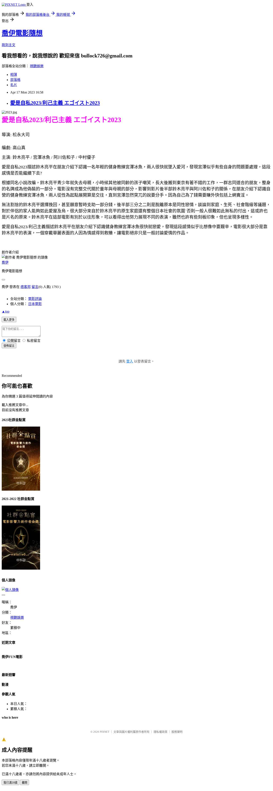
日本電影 (35, 304)
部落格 (15, 80)
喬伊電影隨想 (22, 33)
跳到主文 (8, 45)
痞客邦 (25, 287)
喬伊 (5, 262)
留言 (35, 287)
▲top (5, 311)
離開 (24, 782)
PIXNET (104, 731)
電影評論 (35, 299)
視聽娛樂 (37, 66)
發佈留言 (9, 345)
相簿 (13, 74)
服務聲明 (177, 731)
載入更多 (9, 319)
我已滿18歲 (10, 782)
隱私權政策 (160, 731)
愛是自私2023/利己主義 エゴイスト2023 (55, 103)
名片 (13, 85)
